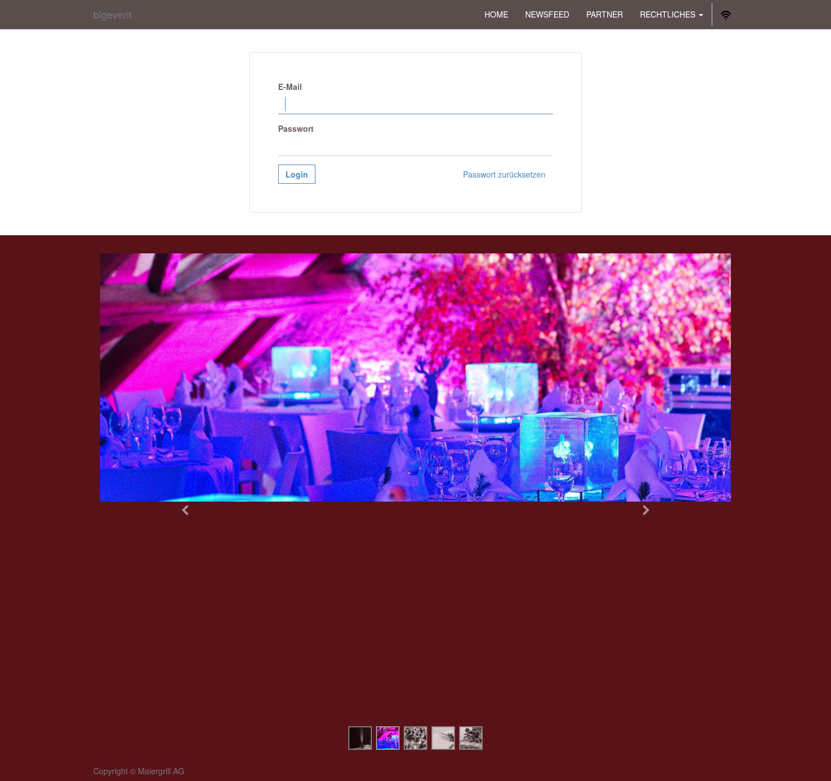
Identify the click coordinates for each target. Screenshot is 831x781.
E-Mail (290, 86)
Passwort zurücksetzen (504, 174)
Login (296, 174)
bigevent (112, 14)
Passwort (296, 128)
